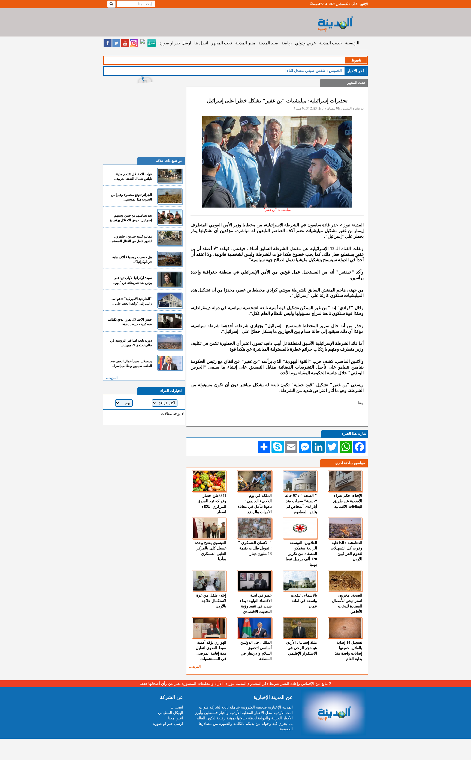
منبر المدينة (245, 43)
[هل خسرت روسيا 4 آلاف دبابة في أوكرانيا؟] (169, 258)
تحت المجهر (221, 43)
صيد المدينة (268, 43)
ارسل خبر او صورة (175, 43)
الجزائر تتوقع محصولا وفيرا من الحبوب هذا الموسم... (131, 197)
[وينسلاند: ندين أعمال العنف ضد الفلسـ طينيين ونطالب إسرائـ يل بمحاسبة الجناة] (169, 362)
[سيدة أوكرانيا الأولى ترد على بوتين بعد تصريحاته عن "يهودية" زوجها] (169, 279)
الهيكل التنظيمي (170, 713)
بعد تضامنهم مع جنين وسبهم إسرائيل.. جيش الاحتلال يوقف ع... (129, 218)
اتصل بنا (201, 43)
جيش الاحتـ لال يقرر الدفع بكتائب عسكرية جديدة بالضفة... (130, 322)
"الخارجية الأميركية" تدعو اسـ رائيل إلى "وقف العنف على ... (132, 301)
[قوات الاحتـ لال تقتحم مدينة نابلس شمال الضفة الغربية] (169, 175)
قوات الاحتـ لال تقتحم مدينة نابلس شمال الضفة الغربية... (133, 176)
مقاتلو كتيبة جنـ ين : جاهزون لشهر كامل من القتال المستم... (130, 239)
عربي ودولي (305, 43)
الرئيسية (352, 43)
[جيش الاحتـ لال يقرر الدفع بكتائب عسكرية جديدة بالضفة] (169, 321)
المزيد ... (195, 666)
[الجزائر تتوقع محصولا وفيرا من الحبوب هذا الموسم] (169, 196)
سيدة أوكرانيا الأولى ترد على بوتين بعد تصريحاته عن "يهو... (132, 280)
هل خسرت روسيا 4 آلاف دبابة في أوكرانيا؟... (132, 259)
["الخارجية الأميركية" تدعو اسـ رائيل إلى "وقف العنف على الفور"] (169, 300)
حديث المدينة (330, 43)
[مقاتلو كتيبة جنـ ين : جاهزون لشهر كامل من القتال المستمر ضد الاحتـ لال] (169, 238)
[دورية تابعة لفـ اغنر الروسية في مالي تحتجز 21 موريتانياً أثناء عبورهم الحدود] (169, 342)
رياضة (287, 43)
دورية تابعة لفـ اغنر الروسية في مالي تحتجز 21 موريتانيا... (131, 343)
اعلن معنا (175, 718)
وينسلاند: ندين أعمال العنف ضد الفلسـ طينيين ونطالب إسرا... (131, 363)
